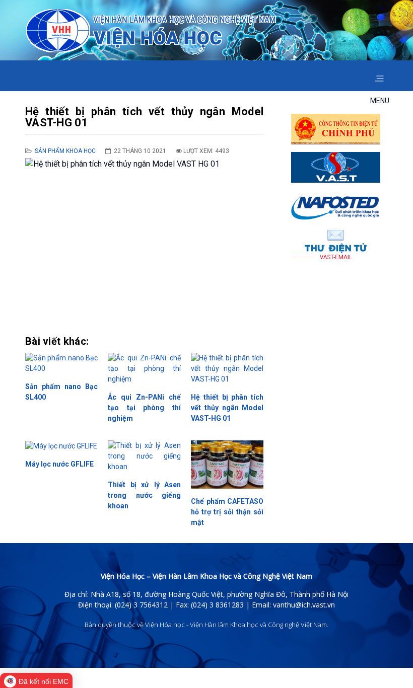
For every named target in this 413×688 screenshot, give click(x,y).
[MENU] (379, 76)
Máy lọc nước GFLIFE (59, 464)
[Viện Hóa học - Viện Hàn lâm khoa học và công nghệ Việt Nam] (151, 30)
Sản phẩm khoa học (65, 151)
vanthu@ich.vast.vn (304, 604)
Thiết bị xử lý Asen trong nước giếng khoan (144, 495)
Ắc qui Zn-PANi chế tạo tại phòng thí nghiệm (144, 407)
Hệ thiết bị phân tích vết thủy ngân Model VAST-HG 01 (227, 407)
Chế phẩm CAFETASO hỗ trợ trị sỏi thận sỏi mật (227, 511)
